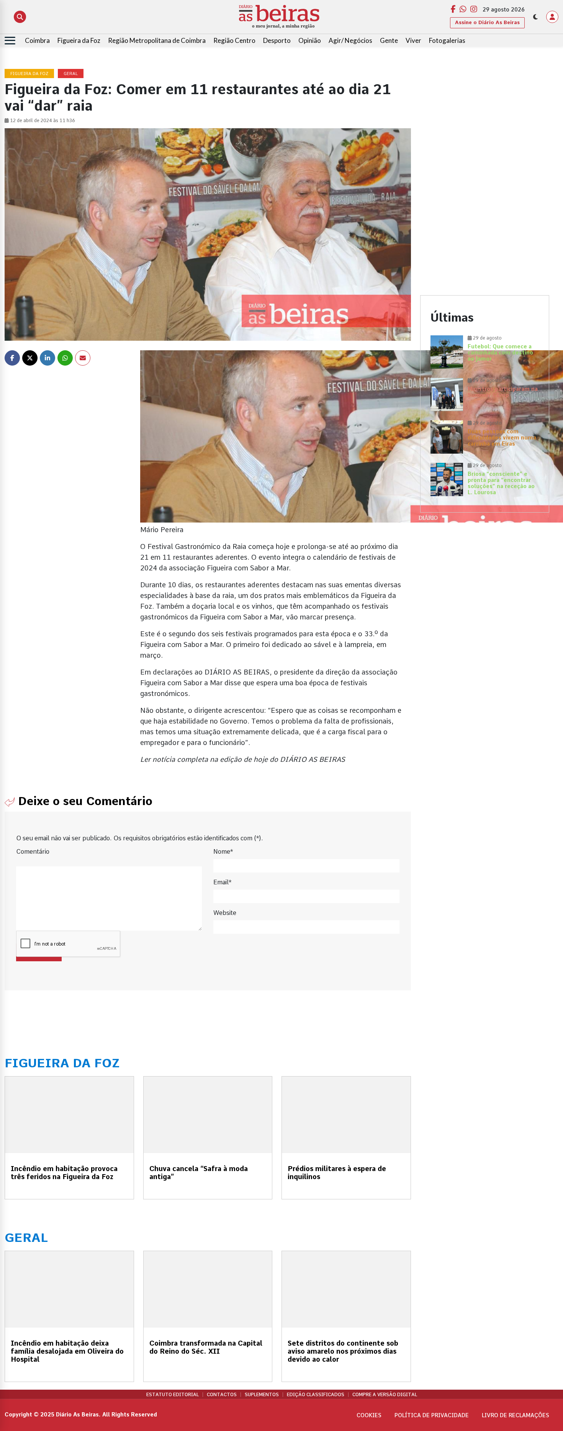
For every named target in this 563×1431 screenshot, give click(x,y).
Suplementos (262, 1394)
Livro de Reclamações (515, 1415)
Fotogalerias (447, 40)
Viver (413, 40)
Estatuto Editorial (172, 1394)
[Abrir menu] (10, 40)
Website (224, 912)
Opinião (309, 40)
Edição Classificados (315, 1394)
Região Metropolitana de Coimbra (157, 40)
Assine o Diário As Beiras (487, 22)
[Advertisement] (485, 122)
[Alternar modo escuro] (535, 16)
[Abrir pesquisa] (20, 17)
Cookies (369, 1415)
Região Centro (234, 40)
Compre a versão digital (384, 1394)
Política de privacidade (431, 1415)
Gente (389, 40)
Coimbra (37, 40)
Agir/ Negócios (350, 40)
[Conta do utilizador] (552, 17)
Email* (222, 882)
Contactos (222, 1394)
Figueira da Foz (78, 40)
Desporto (277, 40)
